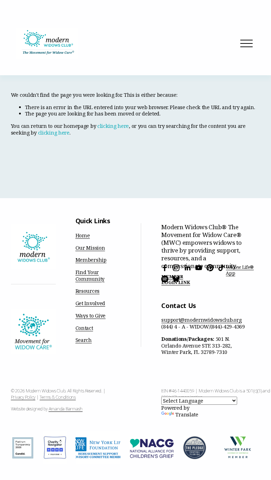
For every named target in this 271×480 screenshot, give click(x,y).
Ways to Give (91, 316)
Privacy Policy (23, 397)
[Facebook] (164, 267)
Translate (186, 414)
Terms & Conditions (58, 397)
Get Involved (91, 303)
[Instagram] (176, 267)
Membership (91, 260)
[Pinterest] (209, 267)
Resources (88, 291)
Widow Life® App (240, 270)
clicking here (113, 126)
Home (83, 235)
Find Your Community (90, 275)
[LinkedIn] (187, 267)
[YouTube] (198, 267)
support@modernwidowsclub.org (201, 320)
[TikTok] (221, 267)
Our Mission (90, 248)
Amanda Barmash (66, 408)
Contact (84, 328)
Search (84, 340)
